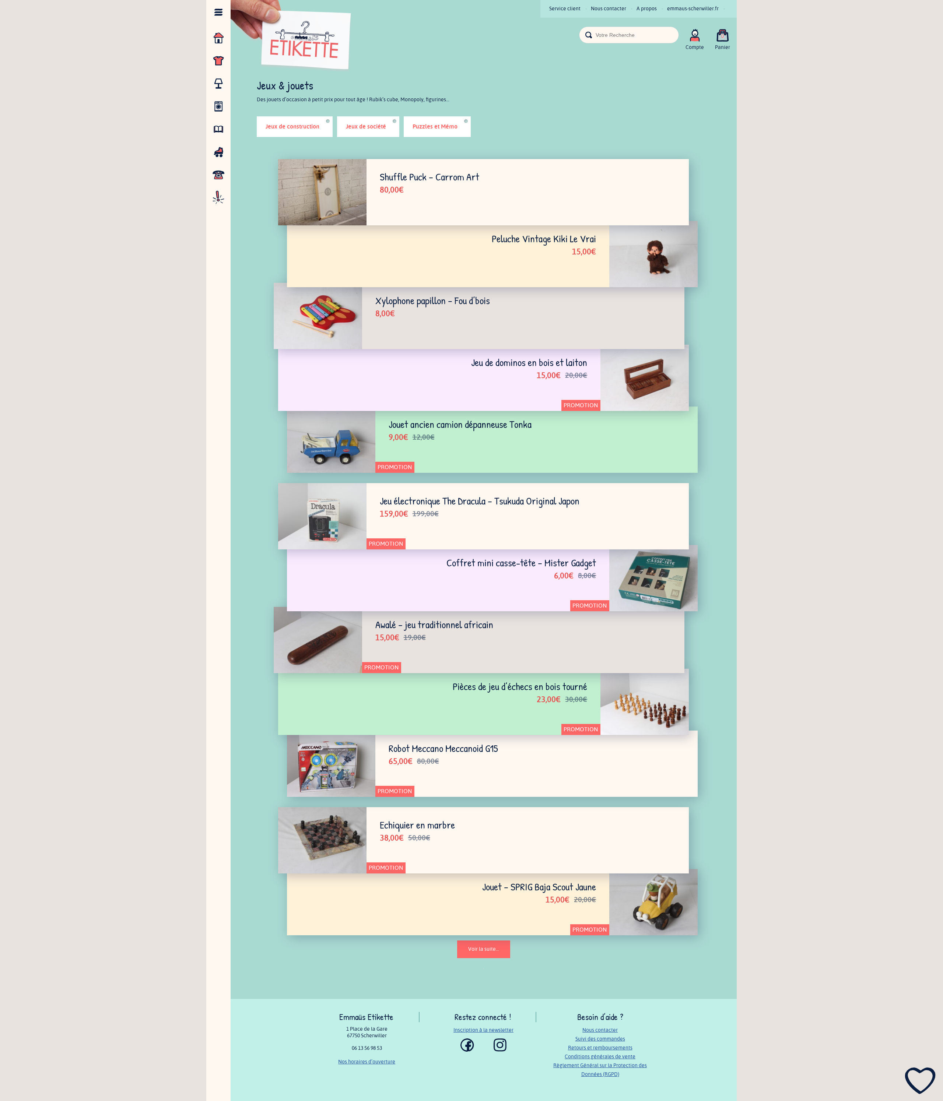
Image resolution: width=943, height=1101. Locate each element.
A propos (647, 9)
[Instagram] (500, 1050)
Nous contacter (608, 9)
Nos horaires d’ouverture (366, 1062)
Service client (565, 9)
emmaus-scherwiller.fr (693, 9)
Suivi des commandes (600, 1039)
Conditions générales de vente (600, 1056)
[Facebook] (467, 1050)
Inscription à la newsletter (483, 1030)
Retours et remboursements (600, 1048)
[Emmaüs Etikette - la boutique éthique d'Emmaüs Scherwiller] (291, 37)
